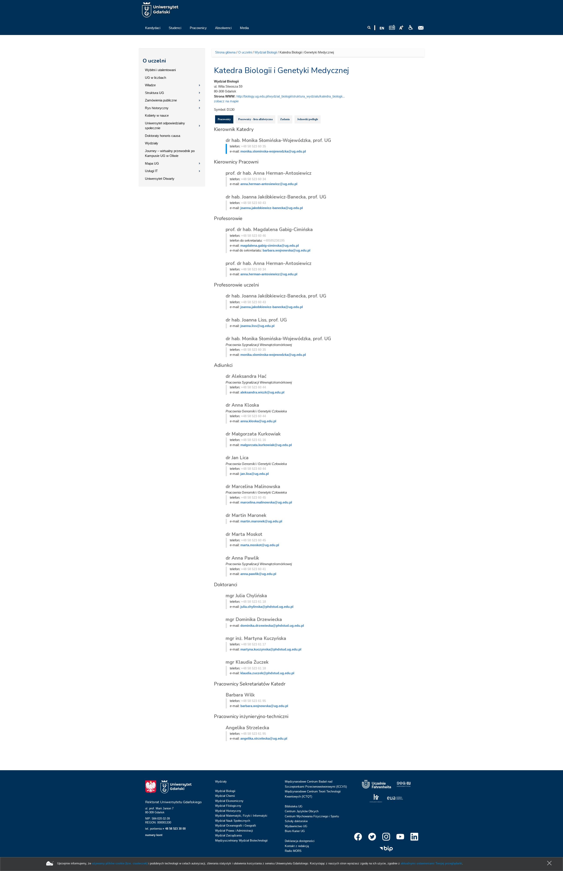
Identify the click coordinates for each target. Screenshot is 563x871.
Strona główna (225, 52)
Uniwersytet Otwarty (159, 178)
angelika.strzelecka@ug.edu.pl (263, 738)
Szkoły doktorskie (296, 821)
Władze (150, 85)
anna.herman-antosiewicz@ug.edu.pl (268, 184)
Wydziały (151, 143)
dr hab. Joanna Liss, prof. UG (256, 320)
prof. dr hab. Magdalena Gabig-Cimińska (269, 229)
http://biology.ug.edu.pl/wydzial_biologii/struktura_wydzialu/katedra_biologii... (290, 96)
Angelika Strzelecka (247, 728)
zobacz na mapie (226, 101)
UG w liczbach (155, 77)
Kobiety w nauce (157, 115)
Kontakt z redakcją (297, 846)
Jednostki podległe (307, 119)
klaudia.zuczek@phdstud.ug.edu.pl (267, 673)
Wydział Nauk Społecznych (232, 820)
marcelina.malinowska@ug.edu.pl (266, 502)
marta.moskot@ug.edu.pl (259, 545)
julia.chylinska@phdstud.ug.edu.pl (266, 606)
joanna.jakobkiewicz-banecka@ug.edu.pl (271, 208)
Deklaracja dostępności (299, 841)
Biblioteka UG (293, 806)
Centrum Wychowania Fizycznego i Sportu (312, 816)
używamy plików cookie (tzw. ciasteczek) (120, 863)
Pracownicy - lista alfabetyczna (255, 119)
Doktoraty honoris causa (162, 136)
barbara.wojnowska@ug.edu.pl (286, 250)
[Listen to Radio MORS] (392, 27)
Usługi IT (151, 171)
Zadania (285, 119)
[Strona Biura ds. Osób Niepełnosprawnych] (410, 27)
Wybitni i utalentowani (160, 70)
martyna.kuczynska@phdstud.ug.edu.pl (270, 649)
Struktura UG (154, 93)
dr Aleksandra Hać (246, 376)
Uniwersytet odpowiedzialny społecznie (165, 125)
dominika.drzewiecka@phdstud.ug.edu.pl (272, 625)
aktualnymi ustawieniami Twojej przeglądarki (431, 863)
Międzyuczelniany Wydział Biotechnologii (241, 840)
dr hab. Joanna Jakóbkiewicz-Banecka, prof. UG (276, 197)
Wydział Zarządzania (228, 835)
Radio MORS (293, 851)
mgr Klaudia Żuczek (247, 662)
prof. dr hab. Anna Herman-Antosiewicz (268, 173)
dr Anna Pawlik (242, 558)
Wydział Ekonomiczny (229, 801)
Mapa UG (152, 163)
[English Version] (382, 28)
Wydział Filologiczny (228, 805)
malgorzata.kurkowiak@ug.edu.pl (266, 445)
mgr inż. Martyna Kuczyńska (256, 638)
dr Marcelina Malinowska (253, 486)
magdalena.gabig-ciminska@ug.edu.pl (269, 245)
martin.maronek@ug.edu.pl (261, 521)
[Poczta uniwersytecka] (420, 27)
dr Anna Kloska (242, 405)
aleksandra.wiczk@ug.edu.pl (262, 392)
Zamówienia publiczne (161, 100)
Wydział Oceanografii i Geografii (235, 825)
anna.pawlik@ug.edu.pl (258, 574)
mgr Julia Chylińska (246, 596)
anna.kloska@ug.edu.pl (258, 421)
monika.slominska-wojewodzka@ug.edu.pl (273, 151)
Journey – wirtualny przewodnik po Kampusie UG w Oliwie (170, 153)
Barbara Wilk (240, 695)
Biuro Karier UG (295, 831)
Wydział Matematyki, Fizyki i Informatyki (241, 815)
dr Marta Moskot (244, 534)
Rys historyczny (156, 108)
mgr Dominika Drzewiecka (254, 619)
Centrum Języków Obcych (301, 811)
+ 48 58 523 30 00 (174, 828)
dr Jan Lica (237, 458)
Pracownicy (224, 119)
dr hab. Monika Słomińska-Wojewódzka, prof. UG (278, 140)
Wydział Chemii (225, 795)
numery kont (153, 835)
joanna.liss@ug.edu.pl (257, 326)
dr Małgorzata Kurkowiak (253, 434)
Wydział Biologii (265, 52)
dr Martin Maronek (246, 515)
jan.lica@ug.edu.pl (254, 474)
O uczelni (154, 60)
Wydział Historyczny (228, 810)
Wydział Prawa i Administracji (234, 830)
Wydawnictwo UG (296, 826)
